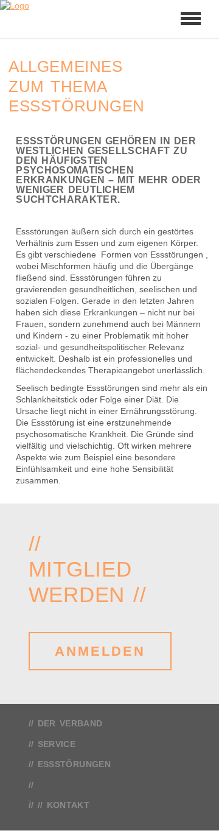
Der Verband (70, 723)
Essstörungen (74, 764)
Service (56, 744)
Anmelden (100, 651)
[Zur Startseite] (42, 19)
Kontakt (68, 805)
